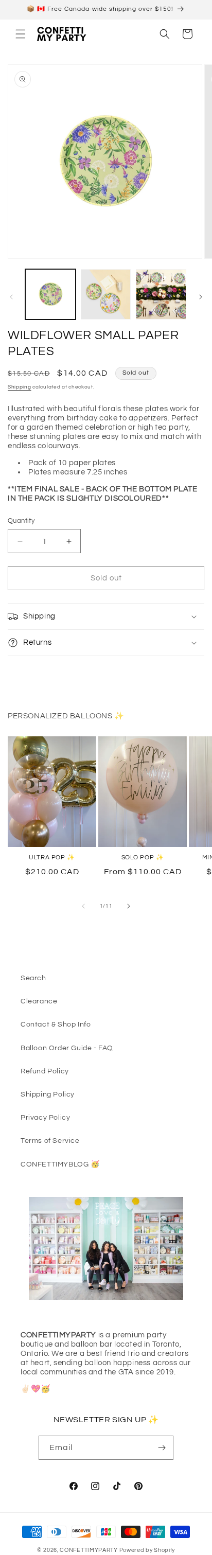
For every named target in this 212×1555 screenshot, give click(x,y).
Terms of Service (50, 1140)
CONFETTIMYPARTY (89, 1550)
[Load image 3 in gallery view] (161, 294)
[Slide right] (200, 297)
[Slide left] (11, 297)
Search (33, 978)
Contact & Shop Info (56, 1024)
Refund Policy (45, 1071)
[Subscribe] (161, 1448)
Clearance (39, 1001)
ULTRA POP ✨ (52, 857)
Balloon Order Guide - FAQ (67, 1048)
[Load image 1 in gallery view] (50, 294)
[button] (20, 34)
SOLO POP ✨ (142, 857)
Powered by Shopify (147, 1550)
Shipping (19, 387)
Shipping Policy (48, 1094)
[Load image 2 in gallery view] (106, 294)
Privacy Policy (45, 1117)
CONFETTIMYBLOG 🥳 (60, 1164)
